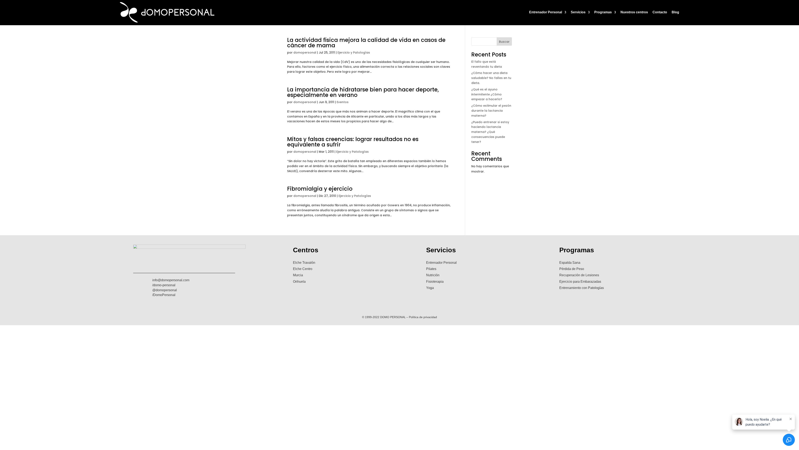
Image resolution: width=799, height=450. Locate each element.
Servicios (578, 12)
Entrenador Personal (545, 12)
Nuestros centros (634, 12)
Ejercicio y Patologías (353, 52)
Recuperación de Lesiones (579, 275)
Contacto (660, 12)
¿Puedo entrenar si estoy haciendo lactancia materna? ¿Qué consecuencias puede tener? (490, 132)
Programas (603, 12)
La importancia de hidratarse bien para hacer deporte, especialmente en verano (363, 92)
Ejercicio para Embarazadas (580, 281)
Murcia (298, 275)
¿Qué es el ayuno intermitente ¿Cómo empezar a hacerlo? (486, 94)
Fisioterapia (435, 281)
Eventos (343, 102)
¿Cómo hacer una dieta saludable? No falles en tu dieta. (491, 78)
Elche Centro (302, 269)
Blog (675, 12)
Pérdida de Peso (571, 269)
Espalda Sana (569, 262)
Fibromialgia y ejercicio (319, 188)
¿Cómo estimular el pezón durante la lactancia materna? (491, 111)
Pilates (431, 269)
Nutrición (432, 275)
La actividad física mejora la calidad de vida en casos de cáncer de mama (366, 42)
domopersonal (304, 52)
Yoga (430, 288)
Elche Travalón (304, 262)
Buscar (504, 42)
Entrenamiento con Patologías (581, 288)
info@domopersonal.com (170, 280)
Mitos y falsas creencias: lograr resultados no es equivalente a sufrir (352, 141)
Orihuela (299, 281)
